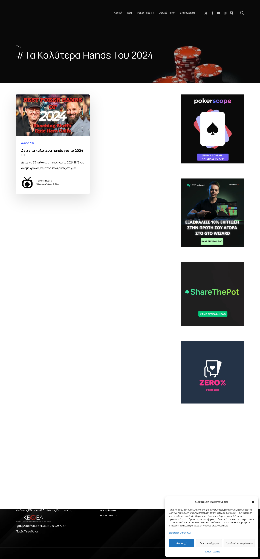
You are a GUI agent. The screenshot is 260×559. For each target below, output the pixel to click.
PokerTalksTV (44, 180)
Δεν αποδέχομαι (209, 543)
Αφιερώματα (108, 510)
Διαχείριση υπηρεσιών (180, 532)
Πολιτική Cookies (212, 551)
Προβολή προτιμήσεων (239, 543)
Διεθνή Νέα (27, 142)
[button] (253, 502)
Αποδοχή (181, 543)
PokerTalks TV (108, 515)
